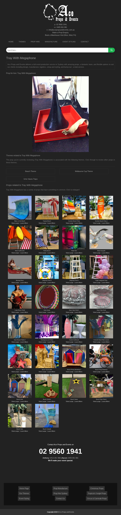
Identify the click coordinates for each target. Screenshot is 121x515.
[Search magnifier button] (111, 50)
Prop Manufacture (60, 488)
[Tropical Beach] (47, 219)
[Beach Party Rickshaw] (101, 367)
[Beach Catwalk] (47, 427)
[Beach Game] (74, 397)
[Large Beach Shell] (20, 308)
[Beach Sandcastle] (47, 367)
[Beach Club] (20, 427)
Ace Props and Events (66, 512)
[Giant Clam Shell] (101, 308)
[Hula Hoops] (47, 308)
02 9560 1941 (61, 24)
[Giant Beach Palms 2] (20, 338)
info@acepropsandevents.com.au (62, 30)
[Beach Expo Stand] (101, 397)
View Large (15, 223)
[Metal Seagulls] (101, 249)
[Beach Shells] (20, 367)
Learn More (24, 223)
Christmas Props (97, 488)
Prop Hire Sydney (60, 493)
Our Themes (24, 493)
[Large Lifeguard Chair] (101, 278)
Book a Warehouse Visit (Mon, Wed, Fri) (60, 35)
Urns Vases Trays (31, 179)
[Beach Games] (47, 397)
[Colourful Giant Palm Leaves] (101, 338)
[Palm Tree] (74, 249)
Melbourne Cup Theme (84, 171)
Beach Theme (30, 171)
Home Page (24, 488)
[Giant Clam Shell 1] (74, 308)
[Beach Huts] (20, 397)
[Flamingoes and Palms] (47, 338)
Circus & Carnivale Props (97, 498)
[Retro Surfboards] (20, 249)
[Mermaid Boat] (20, 278)
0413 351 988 (55, 458)
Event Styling (24, 498)
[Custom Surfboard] (74, 338)
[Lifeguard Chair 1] (74, 278)
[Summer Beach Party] (74, 219)
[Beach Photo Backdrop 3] (74, 367)
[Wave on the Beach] (20, 219)
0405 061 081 (62, 27)
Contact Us (60, 498)
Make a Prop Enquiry (60, 32)
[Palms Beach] (47, 249)
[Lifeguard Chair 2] (47, 278)
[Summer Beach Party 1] (101, 219)
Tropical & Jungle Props (97, 493)
